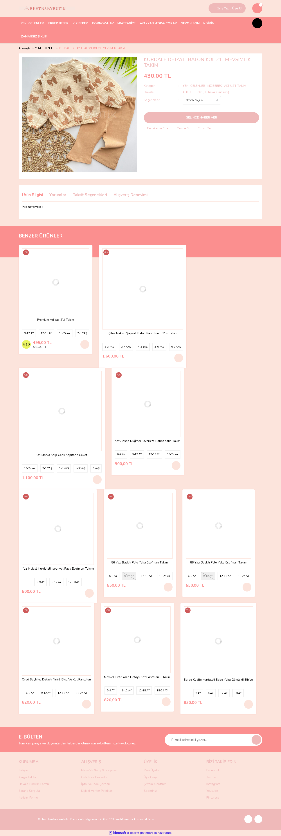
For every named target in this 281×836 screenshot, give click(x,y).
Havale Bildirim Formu (34, 784)
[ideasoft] (117, 833)
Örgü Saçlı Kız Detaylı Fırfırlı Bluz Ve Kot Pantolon (56, 680)
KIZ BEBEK (215, 86)
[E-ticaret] (140, 833)
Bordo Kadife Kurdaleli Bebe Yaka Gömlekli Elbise (218, 680)
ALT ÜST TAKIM (235, 86)
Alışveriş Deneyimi (130, 194)
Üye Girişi (150, 777)
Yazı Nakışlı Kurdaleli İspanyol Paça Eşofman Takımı (58, 569)
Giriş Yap (223, 8)
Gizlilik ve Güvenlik (94, 777)
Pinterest (212, 797)
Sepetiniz (150, 791)
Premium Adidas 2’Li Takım (55, 320)
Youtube (212, 791)
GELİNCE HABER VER (201, 117)
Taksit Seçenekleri (90, 194)
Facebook (213, 770)
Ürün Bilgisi (32, 194)
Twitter (211, 777)
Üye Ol (237, 8)
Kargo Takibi (27, 777)
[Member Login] (213, 8)
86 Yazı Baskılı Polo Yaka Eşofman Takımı (139, 563)
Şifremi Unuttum (155, 784)
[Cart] (257, 8)
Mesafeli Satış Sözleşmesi (99, 770)
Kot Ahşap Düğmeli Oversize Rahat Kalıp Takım (147, 441)
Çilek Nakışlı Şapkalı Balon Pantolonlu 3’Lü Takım (142, 333)
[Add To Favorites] (156, 128)
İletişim (24, 770)
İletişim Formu (28, 797)
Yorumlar (57, 194)
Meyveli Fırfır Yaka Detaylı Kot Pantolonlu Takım (137, 677)
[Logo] (47, 8)
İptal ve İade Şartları (95, 784)
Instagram (213, 784)
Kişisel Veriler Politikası (97, 791)
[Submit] (256, 740)
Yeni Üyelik (151, 770)
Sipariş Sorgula (29, 791)
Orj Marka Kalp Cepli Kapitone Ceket (61, 455)
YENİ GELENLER (194, 86)
